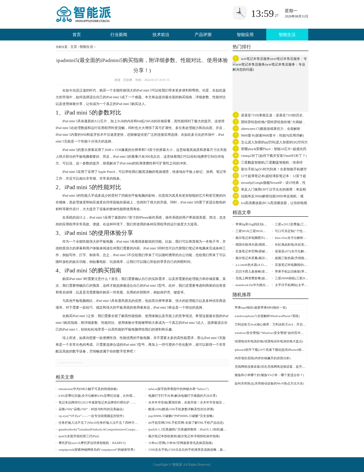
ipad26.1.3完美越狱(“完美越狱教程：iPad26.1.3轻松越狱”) (188, 429)
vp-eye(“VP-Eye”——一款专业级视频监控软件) (91, 416)
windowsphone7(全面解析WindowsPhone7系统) (267, 316)
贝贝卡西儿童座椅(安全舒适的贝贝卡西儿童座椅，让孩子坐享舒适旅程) (252, 271)
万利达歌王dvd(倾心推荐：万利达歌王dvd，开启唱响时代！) (271, 324)
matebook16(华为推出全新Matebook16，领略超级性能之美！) (252, 285)
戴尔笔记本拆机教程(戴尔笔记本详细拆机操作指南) (184, 436)
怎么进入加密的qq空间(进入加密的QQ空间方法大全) (270, 143)
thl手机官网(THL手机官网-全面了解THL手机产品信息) (186, 422)
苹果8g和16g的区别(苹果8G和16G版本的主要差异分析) (252, 224)
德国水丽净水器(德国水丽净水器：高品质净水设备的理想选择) (252, 244)
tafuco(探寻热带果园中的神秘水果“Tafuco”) (178, 389)
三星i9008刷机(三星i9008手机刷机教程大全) (291, 278)
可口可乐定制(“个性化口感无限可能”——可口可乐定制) (291, 231)
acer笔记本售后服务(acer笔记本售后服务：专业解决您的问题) (270, 59)
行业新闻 (118, 34)
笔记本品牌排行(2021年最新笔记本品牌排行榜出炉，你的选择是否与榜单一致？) (99, 402)
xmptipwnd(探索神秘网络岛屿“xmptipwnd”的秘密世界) (97, 449)
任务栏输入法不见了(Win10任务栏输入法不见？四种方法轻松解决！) (99, 422)
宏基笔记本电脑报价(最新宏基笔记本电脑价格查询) (291, 264)
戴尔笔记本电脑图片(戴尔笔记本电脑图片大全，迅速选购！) (252, 237)
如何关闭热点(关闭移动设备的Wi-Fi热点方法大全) (269, 383)
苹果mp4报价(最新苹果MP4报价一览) (261, 307)
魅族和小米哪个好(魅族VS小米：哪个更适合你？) (269, 375)
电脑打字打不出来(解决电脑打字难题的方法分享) (182, 395)
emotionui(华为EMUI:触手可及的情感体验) (88, 389)
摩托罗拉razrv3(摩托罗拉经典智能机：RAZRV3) (92, 443)
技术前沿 (161, 34)
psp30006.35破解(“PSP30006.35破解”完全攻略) (181, 416)
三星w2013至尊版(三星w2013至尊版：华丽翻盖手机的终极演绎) (291, 224)
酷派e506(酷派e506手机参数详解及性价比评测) (181, 409)
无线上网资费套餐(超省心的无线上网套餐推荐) (252, 278)
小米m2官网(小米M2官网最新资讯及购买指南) (180, 443)
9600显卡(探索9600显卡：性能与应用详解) (272, 135)
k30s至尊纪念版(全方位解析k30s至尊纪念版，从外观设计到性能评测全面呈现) (99, 395)
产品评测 (203, 34)
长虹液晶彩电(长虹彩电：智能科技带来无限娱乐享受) (291, 244)
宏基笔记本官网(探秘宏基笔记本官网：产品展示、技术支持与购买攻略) (252, 251)
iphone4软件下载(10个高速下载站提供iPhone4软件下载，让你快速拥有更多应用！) (271, 349)
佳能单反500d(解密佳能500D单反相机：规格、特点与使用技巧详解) (268, 197)
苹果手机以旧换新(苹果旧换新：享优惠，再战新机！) (291, 271)
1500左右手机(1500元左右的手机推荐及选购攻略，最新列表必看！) (188, 449)
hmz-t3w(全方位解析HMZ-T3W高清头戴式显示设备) (291, 237)
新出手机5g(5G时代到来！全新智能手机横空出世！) (270, 170)
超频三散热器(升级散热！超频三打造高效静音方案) (291, 258)
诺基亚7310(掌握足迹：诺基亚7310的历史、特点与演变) (269, 116)
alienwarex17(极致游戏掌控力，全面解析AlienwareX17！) (266, 129)
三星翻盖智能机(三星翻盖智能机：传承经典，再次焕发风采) (268, 163)
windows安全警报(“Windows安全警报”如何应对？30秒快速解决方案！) (271, 333)
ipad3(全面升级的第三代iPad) (79, 436)
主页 (73, 46)
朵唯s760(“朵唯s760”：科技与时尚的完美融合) (91, 409)
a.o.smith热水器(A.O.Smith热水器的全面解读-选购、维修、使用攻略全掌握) (252, 264)
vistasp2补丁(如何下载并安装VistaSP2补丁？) (273, 155)
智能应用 (245, 34)
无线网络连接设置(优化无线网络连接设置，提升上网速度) (271, 366)
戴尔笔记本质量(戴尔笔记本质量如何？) (252, 258)
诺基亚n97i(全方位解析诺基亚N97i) (291, 251)
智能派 (177, 464)
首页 (76, 34)
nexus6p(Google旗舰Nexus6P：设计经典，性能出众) (269, 183)
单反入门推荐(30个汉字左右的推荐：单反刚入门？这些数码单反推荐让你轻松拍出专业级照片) (270, 190)
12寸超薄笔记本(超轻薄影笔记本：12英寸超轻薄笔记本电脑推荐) (269, 177)
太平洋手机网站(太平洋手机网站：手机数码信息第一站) (291, 285)
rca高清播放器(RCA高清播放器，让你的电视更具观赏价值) (270, 204)
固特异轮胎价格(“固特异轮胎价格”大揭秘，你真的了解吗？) (269, 123)
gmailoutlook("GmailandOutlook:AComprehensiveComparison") (99, 429)
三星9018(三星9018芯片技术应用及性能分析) (252, 231)
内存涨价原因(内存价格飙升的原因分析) (262, 358)
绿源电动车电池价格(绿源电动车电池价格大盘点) (269, 341)
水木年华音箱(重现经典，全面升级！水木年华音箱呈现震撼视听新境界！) (188, 402)
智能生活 (287, 34)
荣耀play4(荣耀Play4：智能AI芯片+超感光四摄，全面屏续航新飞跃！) (269, 150)
